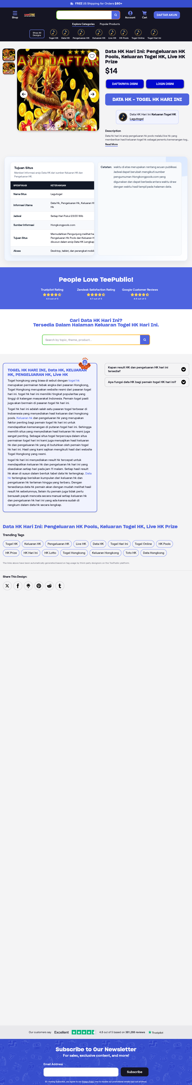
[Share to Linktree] (28, 585)
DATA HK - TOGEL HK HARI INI (147, 99)
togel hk (74, 380)
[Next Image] (92, 94)
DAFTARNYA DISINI (125, 83)
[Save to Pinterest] (38, 585)
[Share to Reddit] (49, 585)
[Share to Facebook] (17, 585)
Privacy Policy (88, 1082)
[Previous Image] (24, 94)
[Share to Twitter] (7, 585)
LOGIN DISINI (165, 83)
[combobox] (84, 15)
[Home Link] (29, 15)
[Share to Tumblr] (59, 585)
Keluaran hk (24, 418)
